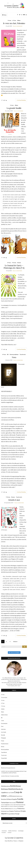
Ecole (17, 796)
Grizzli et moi (14, 500)
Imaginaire (6, 804)
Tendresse (17, 811)
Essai (2, 726)
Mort (18, 806)
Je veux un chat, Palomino (14, 23)
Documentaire (4, 723)
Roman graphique (14, 354)
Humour (20, 802)
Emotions (3, 799)
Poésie (2, 740)
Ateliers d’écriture (12, 830)
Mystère (3, 808)
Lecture (5, 806)
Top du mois (23, 354)
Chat (9, 792)
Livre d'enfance (11, 806)
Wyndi (2, 767)
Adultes (2, 709)
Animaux (4, 789)
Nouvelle (3, 735)
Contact (9, 832)
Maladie (15, 806)
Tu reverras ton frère (14, 776)
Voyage (17, 813)
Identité (2, 804)
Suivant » (15, 641)
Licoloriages (21, 830)
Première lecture (4, 743)
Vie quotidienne (11, 813)
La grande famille (14, 108)
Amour (18, 786)
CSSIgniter (20, 840)
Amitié (13, 786)
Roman (19, 262)
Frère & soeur (12, 802)
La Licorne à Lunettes (14, 838)
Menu (4, 15)
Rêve (23, 808)
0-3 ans (2, 694)
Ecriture (20, 796)
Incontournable (12, 804)
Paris (13, 808)
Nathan (7, 808)
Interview (18, 804)
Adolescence (5, 786)
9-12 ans (14, 262)
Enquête (14, 799)
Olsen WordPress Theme (11, 840)
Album (18, 20)
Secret (7, 811)
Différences (12, 796)
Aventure (12, 789)
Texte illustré (4, 752)
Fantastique (5, 802)
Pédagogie (3, 738)
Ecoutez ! (4, 832)
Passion (15, 808)
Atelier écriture (4, 714)
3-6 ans (9, 20)
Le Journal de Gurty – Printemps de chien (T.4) (14, 266)
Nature (10, 808)
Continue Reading (21, 100)
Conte (2, 720)
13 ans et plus (4, 697)
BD (8, 354)
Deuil (8, 796)
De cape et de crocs (10, 767)
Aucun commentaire (17, 26)
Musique (21, 806)
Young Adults (4, 758)
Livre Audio (3, 732)
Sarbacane (3, 811)
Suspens (11, 811)
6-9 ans (14, 20)
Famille (20, 799)
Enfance (9, 799)
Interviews (3, 729)
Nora (14, 357)
